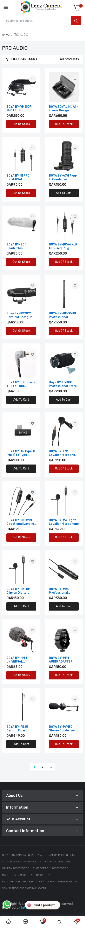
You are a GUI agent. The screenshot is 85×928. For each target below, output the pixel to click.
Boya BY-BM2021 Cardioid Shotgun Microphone (19, 315)
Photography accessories (50, 868)
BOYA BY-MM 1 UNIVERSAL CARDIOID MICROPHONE (16, 660)
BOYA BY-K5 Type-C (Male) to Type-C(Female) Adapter (20, 453)
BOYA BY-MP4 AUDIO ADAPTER (61, 659)
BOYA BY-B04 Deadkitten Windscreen (16, 246)
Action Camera (40, 875)
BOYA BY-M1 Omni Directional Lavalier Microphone (20, 522)
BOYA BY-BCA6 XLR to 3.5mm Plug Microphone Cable (63, 246)
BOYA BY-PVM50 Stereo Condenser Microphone (62, 728)
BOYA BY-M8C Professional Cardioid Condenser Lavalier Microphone (64, 591)
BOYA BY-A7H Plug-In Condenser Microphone (63, 177)
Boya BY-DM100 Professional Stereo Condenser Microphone (63, 384)
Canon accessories (58, 861)
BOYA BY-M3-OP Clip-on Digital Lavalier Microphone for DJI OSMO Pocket (21, 591)
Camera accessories (15, 868)
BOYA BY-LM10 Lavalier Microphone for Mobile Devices (64, 453)
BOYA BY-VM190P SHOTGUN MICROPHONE (19, 108)
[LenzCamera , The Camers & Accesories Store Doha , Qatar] (41, 7)
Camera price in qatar (62, 855)
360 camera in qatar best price (22, 881)
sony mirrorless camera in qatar (24, 888)
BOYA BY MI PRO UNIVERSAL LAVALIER (18, 177)
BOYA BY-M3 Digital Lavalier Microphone (64, 522)
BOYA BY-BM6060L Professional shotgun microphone (63, 315)
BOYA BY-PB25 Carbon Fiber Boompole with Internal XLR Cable (19, 728)
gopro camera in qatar (61, 881)
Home (6, 35)
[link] (32, 79)
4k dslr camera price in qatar (21, 861)
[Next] (51, 767)
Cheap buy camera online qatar (23, 855)
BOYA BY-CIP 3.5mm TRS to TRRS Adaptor (20, 384)
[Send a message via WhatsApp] (7, 904)
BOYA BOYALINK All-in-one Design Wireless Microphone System (64, 108)
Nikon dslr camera (14, 875)
